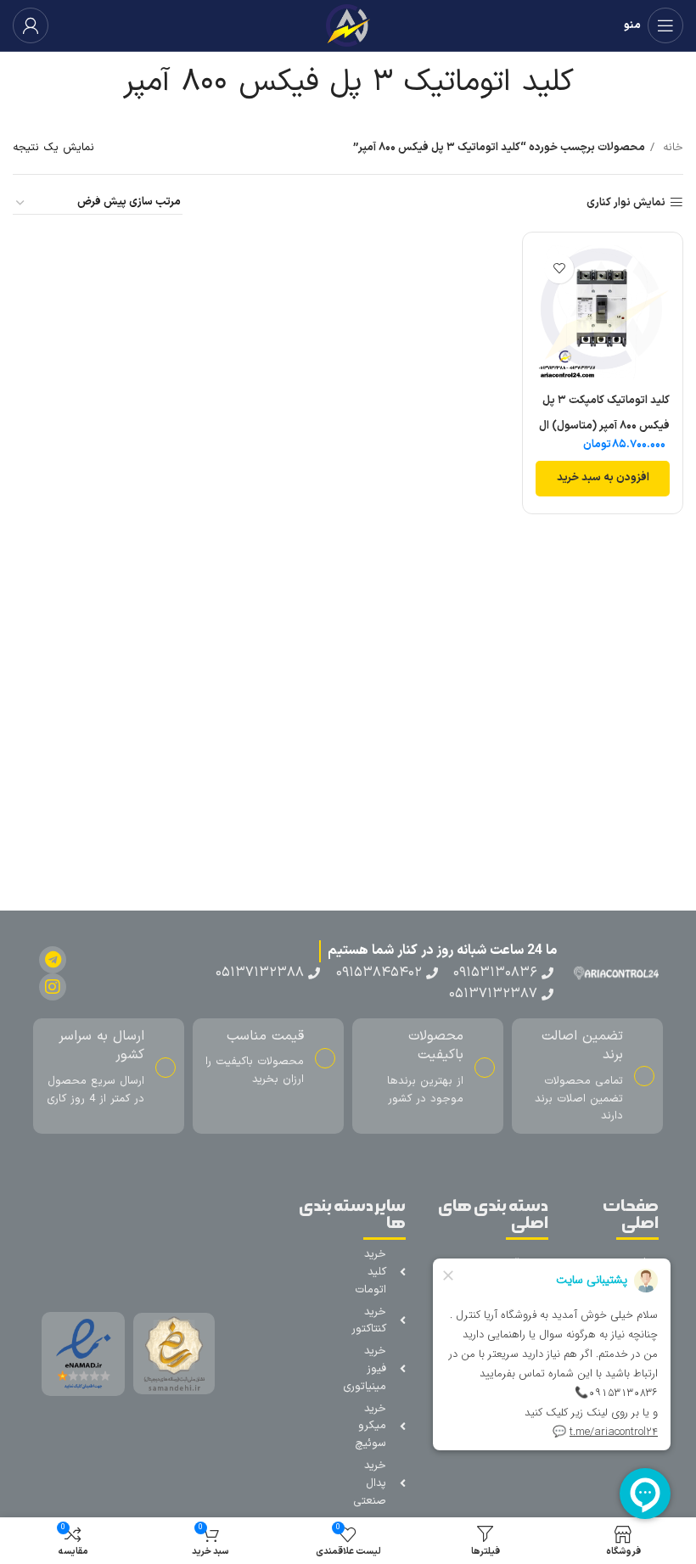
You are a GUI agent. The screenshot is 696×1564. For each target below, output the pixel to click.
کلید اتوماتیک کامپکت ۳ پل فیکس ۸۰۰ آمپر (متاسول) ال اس (604, 426)
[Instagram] (52, 987)
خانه (671, 147)
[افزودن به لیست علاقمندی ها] (559, 268)
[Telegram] (52, 959)
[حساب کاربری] (30, 25)
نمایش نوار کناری (626, 203)
